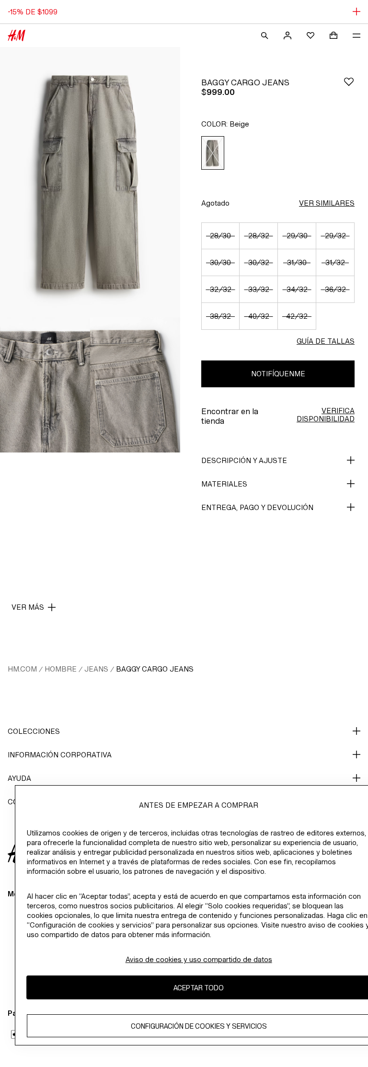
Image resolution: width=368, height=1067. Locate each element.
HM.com (22, 669)
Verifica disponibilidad (326, 414)
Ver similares (327, 203)
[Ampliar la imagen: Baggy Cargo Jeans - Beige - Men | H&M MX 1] (90, 182)
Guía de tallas (326, 341)
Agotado (215, 203)
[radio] (212, 153)
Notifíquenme (278, 374)
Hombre (61, 669)
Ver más (28, 607)
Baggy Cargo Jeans (155, 669)
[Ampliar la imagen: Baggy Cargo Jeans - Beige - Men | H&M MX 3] (135, 384)
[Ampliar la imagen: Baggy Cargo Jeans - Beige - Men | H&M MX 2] (45, 384)
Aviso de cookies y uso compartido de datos (199, 959)
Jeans (96, 669)
